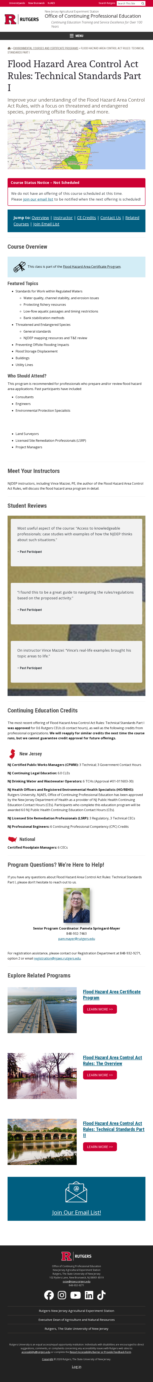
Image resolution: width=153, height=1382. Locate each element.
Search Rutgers (107, 3)
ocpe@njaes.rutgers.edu (76, 1281)
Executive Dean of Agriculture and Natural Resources (76, 1320)
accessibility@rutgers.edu (36, 1352)
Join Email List (46, 224)
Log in (76, 1367)
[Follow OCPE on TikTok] (101, 1295)
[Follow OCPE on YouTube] (76, 1295)
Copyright (47, 1359)
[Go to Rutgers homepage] (76, 1259)
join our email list (38, 199)
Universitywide (17, 3)
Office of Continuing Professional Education (93, 16)
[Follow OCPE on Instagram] (62, 1295)
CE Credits (86, 217)
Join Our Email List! (76, 1212)
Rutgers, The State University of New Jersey (76, 1329)
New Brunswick (36, 3)
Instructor (63, 217)
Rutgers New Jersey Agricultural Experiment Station (76, 1311)
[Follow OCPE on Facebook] (49, 1295)
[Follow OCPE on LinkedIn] (89, 1295)
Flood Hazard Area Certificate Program (92, 266)
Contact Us (110, 217)
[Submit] (142, 3)
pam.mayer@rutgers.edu (76, 939)
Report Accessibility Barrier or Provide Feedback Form (100, 1352)
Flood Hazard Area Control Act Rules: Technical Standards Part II (113, 1129)
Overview (40, 217)
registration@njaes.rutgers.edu (57, 958)
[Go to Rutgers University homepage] (21, 19)
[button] (100, 1009)
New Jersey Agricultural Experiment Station (72, 11)
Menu (79, 36)
